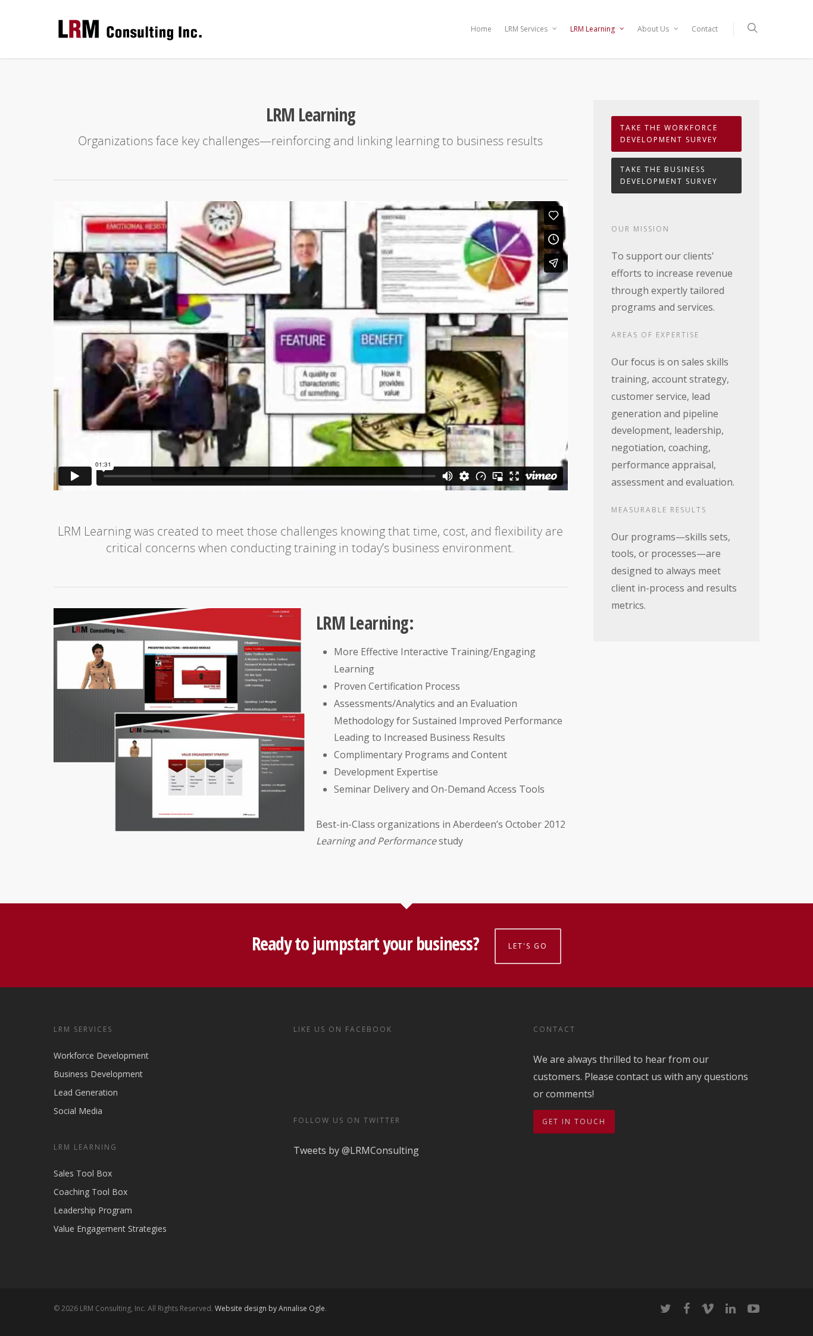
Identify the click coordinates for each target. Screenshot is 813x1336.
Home (481, 29)
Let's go (528, 946)
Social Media (78, 1110)
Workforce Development (101, 1056)
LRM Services (526, 29)
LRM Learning (592, 29)
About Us (653, 29)
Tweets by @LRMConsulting (356, 1150)
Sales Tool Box (83, 1174)
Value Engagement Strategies (110, 1228)
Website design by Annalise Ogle (270, 1308)
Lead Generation (86, 1092)
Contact (705, 29)
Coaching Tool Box (90, 1191)
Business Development (98, 1074)
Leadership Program (93, 1210)
